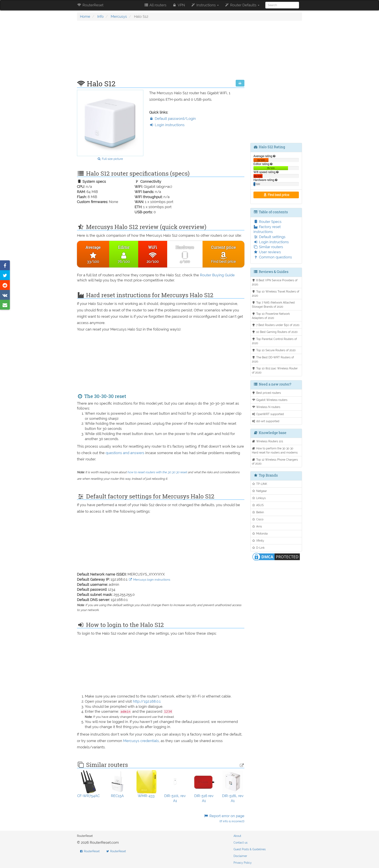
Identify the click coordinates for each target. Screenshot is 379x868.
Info (100, 16)
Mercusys (119, 16)
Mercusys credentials (141, 741)
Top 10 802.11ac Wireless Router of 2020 (275, 370)
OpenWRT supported (269, 414)
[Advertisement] (160, 52)
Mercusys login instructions (151, 579)
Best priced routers (268, 392)
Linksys (260, 498)
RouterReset (92, 5)
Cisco (259, 519)
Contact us (241, 842)
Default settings (271, 237)
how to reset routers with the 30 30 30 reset (157, 472)
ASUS (259, 505)
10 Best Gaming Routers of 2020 (276, 331)
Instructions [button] (206, 5)
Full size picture (112, 159)
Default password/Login (175, 118)
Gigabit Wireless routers (271, 399)
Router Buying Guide (217, 275)
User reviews (269, 252)
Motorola (261, 533)
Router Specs (269, 222)
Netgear (261, 491)
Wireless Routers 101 (269, 441)
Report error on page (226, 818)
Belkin (259, 512)
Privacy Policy (243, 862)
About (237, 835)
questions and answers (125, 453)
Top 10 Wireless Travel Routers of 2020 (275, 293)
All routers (157, 5)
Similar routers (270, 247)
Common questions (275, 257)
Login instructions (169, 125)
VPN (181, 5)
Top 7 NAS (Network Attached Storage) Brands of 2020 (273, 304)
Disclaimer (240, 856)
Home (85, 16)
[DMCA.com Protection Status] (276, 556)
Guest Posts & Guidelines (250, 849)
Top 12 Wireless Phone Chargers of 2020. (275, 461)
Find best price (278, 195)
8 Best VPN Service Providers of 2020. (275, 282)
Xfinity (259, 540)
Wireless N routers (267, 407)
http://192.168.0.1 (147, 701)
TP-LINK (261, 483)
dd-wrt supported (267, 421)
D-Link (260, 547)
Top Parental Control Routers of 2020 (274, 341)
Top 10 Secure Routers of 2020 (275, 350)
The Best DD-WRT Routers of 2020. (273, 359)
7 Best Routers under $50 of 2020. (277, 325)
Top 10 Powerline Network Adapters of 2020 (271, 315)
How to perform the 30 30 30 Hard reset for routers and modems (275, 450)
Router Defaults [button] (243, 5)
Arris (258, 526)
